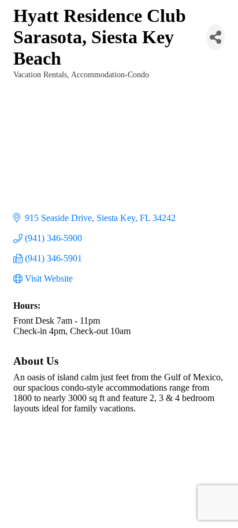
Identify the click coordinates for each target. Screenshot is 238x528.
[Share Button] (215, 37)
